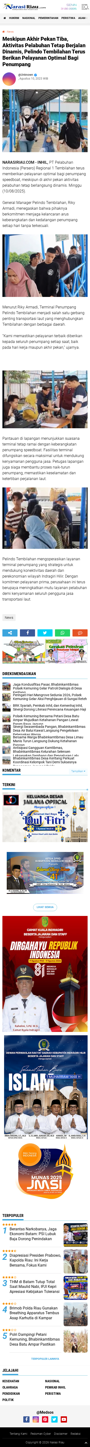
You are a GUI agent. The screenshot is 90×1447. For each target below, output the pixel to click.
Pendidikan (11, 1393)
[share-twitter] (45, 633)
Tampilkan (77, 771)
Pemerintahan (48, 18)
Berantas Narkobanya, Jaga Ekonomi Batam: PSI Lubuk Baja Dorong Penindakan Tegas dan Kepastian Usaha (33, 1236)
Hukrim (14, 18)
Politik (8, 1400)
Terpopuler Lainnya (45, 1358)
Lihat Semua (45, 907)
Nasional (28, 18)
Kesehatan (10, 1381)
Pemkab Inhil (55, 1387)
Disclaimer (60, 1433)
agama (83, 18)
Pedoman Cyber (40, 1433)
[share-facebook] (27, 633)
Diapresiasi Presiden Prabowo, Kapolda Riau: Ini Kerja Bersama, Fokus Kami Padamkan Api (35, 1263)
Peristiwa (68, 18)
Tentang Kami (18, 1433)
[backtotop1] (86, 1442)
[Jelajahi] (84, 6)
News (10, 31)
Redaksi (76, 1433)
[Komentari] (80, 633)
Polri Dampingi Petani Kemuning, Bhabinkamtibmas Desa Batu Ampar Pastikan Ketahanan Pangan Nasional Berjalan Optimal (35, 1344)
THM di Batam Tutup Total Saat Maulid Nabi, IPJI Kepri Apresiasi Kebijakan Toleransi (35, 1286)
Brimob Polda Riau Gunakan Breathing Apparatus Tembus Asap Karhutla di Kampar (34, 1313)
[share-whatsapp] (62, 633)
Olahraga (10, 1387)
